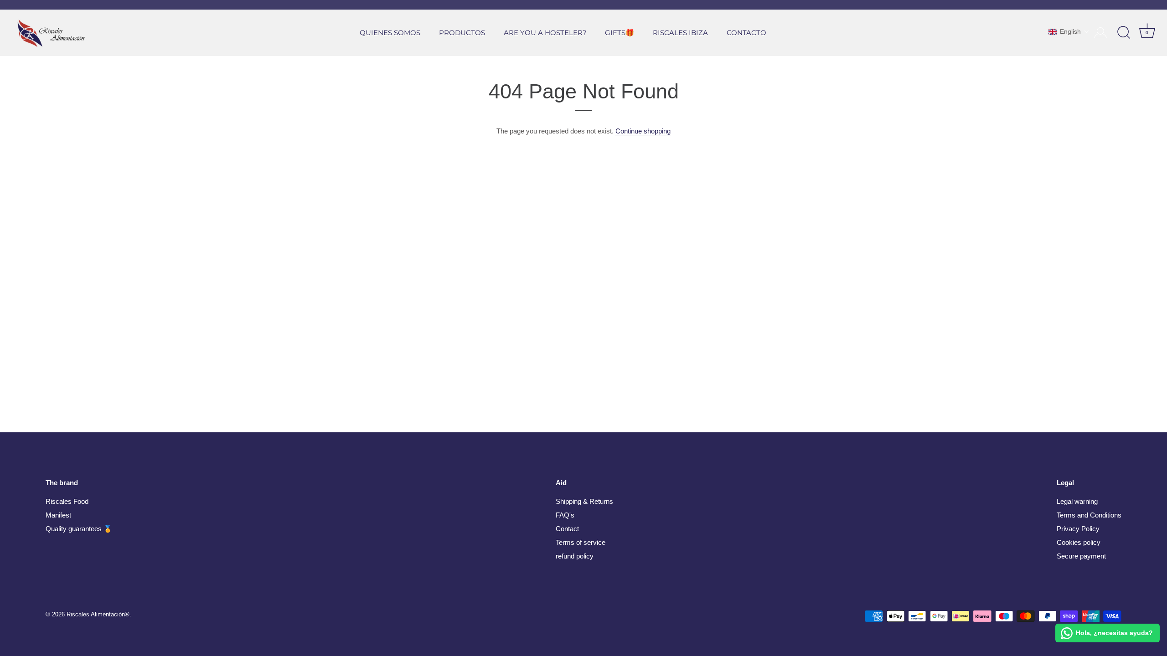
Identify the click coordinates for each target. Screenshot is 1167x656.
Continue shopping (643, 131)
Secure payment (1081, 556)
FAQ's (565, 515)
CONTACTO (746, 32)
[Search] (1124, 33)
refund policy (575, 556)
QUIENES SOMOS (390, 32)
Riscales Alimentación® (98, 614)
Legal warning (1077, 501)
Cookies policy (1078, 542)
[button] (1069, 31)
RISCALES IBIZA (680, 32)
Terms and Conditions (1089, 515)
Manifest (58, 515)
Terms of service (580, 542)
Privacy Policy (1078, 529)
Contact (567, 529)
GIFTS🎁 (619, 32)
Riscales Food (67, 501)
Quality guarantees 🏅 (79, 529)
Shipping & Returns (584, 501)
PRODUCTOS (462, 32)
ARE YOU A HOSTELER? (545, 32)
